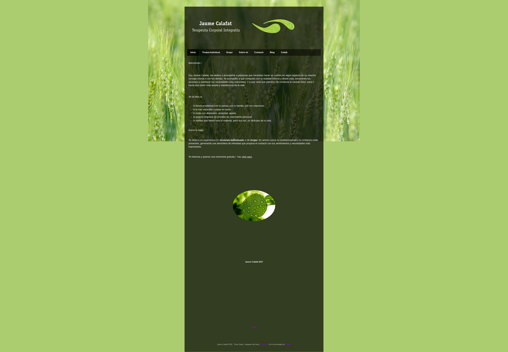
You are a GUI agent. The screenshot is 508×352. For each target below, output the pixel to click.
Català (284, 52)
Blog (272, 52)
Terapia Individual (211, 52)
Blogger (288, 344)
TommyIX (264, 344)
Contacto (259, 52)
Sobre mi (243, 52)
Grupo (229, 52)
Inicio (193, 52)
